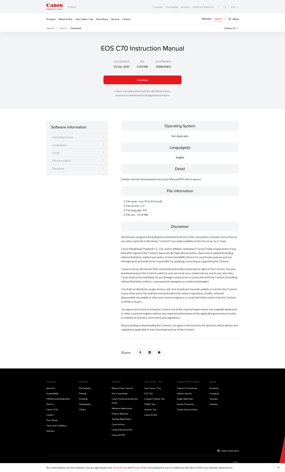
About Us (50, 388)
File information (61, 160)
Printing (82, 393)
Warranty (206, 18)
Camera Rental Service (122, 429)
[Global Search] (224, 6)
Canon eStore (118, 424)
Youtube (214, 399)
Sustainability (52, 393)
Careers (50, 415)
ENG (233, 7)
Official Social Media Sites (58, 399)
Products (51, 19)
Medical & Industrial (203, 6)
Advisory (50, 431)
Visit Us (50, 404)
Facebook (214, 388)
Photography (85, 388)
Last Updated (121, 61)
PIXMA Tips (150, 404)
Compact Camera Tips (154, 399)
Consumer (157, 6)
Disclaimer (58, 168)
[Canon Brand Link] (54, 7)
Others (82, 409)
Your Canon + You (84, 19)
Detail (55, 152)
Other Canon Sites (230, 450)
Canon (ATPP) (118, 435)
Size (142, 61)
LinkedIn (214, 404)
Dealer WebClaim (185, 399)
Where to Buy (65, 19)
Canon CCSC (52, 409)
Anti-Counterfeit (120, 393)
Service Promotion (185, 404)
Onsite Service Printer (187, 409)
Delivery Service (184, 393)
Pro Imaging (172, 6)
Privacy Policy (140, 467)
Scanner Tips (150, 409)
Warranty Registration (122, 408)
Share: (126, 352)
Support (218, 18)
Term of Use (120, 467)
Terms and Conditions (56, 425)
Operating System (62, 137)
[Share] (140, 352)
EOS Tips (148, 393)
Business (185, 6)
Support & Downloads (187, 388)
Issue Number (163, 61)
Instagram (214, 393)
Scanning (83, 399)
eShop (235, 19)
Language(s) (59, 145)
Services (115, 19)
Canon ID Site (150, 415)
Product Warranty (120, 413)
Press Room (102, 19)
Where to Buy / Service (122, 388)
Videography (85, 404)
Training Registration (121, 419)
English (180, 157)
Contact (126, 19)
